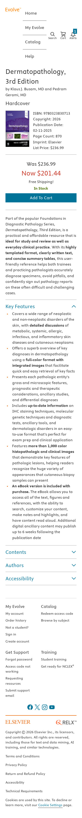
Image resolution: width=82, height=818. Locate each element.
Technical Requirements (24, 791)
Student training (54, 659)
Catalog (48, 606)
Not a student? (16, 627)
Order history (15, 620)
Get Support (17, 652)
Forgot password (18, 659)
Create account (17, 641)
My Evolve (15, 606)
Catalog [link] (33, 41)
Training (49, 652)
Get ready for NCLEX (57, 666)
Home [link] (31, 13)
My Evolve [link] (34, 27)
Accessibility (14, 782)
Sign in (10, 634)
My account (14, 614)
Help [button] (29, 56)
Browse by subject (55, 620)
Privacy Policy (16, 765)
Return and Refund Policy (25, 774)
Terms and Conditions (22, 756)
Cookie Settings (50, 805)
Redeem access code (57, 614)
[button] (41, 306)
